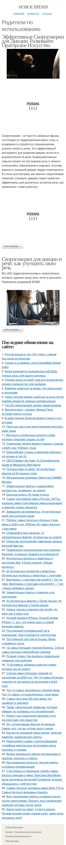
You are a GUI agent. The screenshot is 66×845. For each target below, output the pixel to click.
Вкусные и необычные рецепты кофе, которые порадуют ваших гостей (29, 437)
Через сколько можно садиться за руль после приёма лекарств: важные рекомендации (33, 399)
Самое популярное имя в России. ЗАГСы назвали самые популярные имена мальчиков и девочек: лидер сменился (32, 503)
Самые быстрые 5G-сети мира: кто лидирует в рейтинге (27, 701)
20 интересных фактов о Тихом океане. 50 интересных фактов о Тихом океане (32, 603)
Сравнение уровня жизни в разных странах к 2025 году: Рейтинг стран (32, 445)
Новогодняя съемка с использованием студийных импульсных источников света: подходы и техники (29, 745)
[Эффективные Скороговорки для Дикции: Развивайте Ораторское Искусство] (33, 64)
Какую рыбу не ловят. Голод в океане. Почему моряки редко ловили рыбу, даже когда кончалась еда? (33, 813)
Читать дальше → (12, 246)
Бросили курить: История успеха (27, 494)
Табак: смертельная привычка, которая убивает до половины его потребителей (29, 709)
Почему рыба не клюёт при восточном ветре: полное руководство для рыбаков (33, 382)
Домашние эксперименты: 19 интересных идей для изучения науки (31, 513)
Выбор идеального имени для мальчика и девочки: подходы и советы (31, 756)
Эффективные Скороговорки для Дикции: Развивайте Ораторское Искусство (33, 41)
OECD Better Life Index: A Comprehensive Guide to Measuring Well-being (30, 462)
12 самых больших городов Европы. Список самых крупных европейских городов (33, 650)
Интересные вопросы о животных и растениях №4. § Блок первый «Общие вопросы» (27, 562)
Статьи (47, 13)
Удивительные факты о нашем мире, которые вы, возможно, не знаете (28, 488)
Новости (33, 13)
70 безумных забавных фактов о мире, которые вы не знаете (29, 667)
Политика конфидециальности (18, 836)
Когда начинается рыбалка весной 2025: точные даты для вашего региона (29, 373)
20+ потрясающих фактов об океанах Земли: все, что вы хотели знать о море (28, 726)
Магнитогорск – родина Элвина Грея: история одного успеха (27, 411)
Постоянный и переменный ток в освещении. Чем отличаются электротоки (29, 633)
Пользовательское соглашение (28, 831)
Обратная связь (12, 841)
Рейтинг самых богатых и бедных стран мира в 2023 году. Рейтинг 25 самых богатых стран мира (31, 524)
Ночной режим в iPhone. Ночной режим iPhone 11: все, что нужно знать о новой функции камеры (30, 622)
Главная (18, 13)
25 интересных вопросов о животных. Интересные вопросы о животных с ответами (31, 573)
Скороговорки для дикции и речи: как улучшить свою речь (31, 263)
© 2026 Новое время (14, 827)
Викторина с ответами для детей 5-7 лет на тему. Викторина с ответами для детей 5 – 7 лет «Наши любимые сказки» (33, 584)
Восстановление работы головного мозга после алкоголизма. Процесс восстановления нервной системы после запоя (32, 800)
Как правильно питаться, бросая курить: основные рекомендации (30, 764)
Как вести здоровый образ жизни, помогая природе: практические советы (32, 735)
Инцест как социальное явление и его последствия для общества (29, 718)
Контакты (9, 831)
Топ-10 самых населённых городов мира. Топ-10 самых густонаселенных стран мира (31, 692)
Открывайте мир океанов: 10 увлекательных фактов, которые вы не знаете (32, 535)
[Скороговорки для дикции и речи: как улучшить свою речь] (33, 307)
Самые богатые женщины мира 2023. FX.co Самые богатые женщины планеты (33, 790)
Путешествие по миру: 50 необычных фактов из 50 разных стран (28, 471)
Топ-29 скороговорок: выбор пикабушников (33, 405)
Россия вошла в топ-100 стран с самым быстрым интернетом (29, 356)
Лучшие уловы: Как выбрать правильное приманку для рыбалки (30, 658)
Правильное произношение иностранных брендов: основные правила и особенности (31, 552)
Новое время (33, 7)
